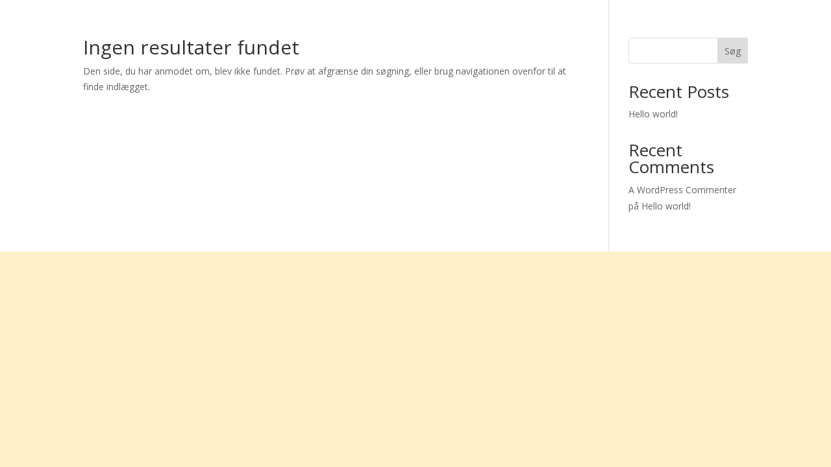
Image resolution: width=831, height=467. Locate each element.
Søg (733, 51)
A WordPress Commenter (682, 190)
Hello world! (653, 114)
